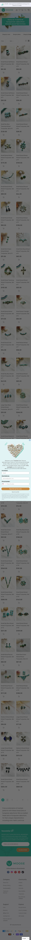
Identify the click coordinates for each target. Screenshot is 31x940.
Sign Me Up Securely (15, 489)
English (24, 938)
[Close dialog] (29, 440)
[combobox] (25, 938)
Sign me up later (15, 491)
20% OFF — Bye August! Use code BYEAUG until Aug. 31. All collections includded (16, 4)
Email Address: (6, 476)
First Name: (5, 470)
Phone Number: (6, 481)
